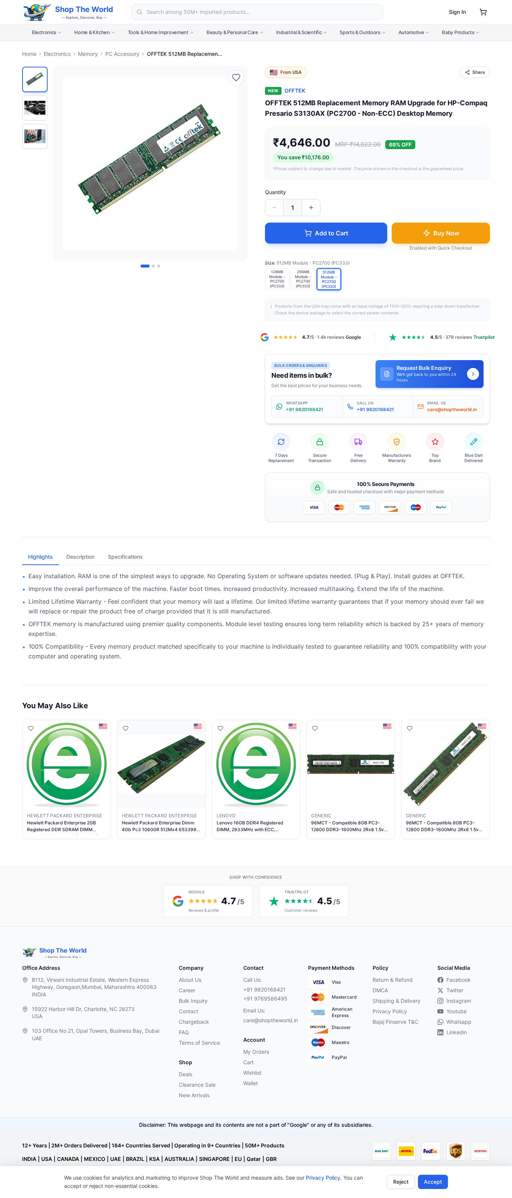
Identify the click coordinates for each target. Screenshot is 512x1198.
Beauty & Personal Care (232, 32)
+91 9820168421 (264, 989)
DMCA (380, 990)
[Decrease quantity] (274, 207)
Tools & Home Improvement (158, 32)
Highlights (40, 556)
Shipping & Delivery (397, 1001)
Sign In (457, 12)
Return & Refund (393, 980)
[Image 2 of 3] (153, 266)
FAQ (184, 1032)
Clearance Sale (197, 1084)
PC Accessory (122, 54)
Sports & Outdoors (360, 32)
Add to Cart (331, 233)
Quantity (275, 192)
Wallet (250, 1083)
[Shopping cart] (483, 12)
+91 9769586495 (265, 998)
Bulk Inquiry (193, 1001)
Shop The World (84, 9)
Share (478, 72)
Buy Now (446, 233)
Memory (88, 54)
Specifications (125, 556)
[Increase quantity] (311, 207)
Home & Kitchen (91, 32)
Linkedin (456, 1032)
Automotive (411, 32)
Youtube (456, 1011)
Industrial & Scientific (299, 32)
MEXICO (94, 1159)
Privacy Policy (323, 1177)
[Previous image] (63, 163)
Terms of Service (199, 1042)
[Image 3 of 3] (158, 266)
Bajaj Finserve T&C (395, 1022)
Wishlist (252, 1072)
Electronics (44, 32)
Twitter (454, 990)
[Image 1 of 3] (145, 266)
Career (187, 990)
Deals (185, 1074)
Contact (188, 1011)
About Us (190, 980)
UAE (115, 1159)
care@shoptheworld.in (269, 1020)
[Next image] (237, 163)
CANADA (68, 1159)
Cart (248, 1062)
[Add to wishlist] (236, 77)
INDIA (29, 1159)
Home (29, 54)
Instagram (458, 1001)
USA (46, 1159)
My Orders (256, 1051)
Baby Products (458, 32)
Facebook (458, 980)
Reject (401, 1182)
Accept (433, 1182)
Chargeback (194, 1022)
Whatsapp (459, 1022)
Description (80, 556)
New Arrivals (194, 1095)
